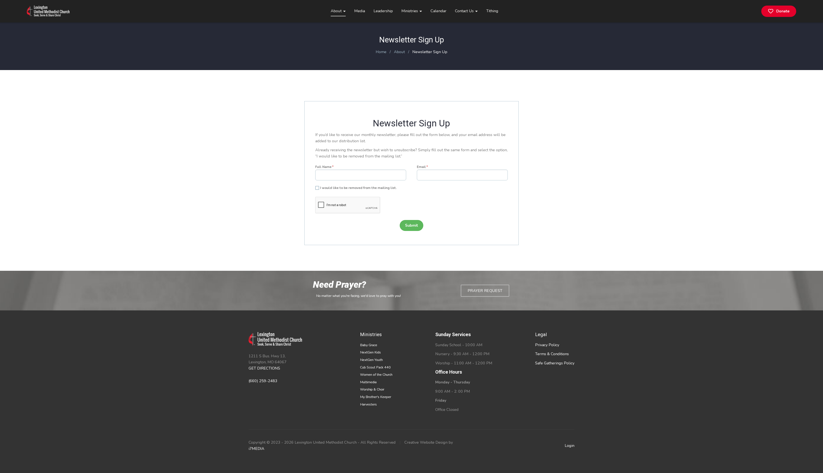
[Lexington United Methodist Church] (48, 11)
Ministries (409, 10)
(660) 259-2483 (263, 380)
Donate (783, 11)
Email (421, 167)
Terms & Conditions (552, 353)
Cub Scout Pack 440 (375, 367)
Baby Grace (368, 345)
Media (359, 10)
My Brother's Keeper (375, 397)
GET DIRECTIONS (264, 368)
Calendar (438, 10)
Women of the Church (376, 374)
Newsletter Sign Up (429, 51)
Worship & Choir (372, 389)
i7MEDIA (256, 448)
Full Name (323, 167)
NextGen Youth (371, 360)
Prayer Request (485, 290)
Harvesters (368, 404)
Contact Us (464, 10)
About (336, 10)
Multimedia (368, 382)
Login (569, 445)
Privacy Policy (547, 344)
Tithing (492, 10)
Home (381, 51)
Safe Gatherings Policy (554, 363)
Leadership (383, 10)
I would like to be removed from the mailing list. (358, 188)
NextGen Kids (370, 352)
